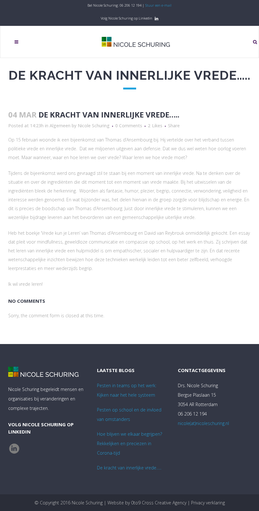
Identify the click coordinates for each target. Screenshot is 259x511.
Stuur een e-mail (158, 5)
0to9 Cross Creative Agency (158, 503)
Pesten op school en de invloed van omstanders (129, 414)
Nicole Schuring (94, 126)
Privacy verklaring (208, 503)
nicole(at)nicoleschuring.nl (203, 423)
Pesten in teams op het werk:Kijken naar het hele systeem (126, 390)
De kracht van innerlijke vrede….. (129, 468)
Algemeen (60, 126)
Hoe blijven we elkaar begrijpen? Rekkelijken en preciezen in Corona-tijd (129, 443)
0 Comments (128, 126)
